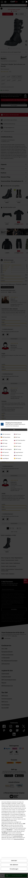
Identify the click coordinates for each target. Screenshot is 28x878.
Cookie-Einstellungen (18, 836)
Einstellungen (14, 869)
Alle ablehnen (14, 864)
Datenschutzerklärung (19, 839)
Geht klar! (14, 860)
